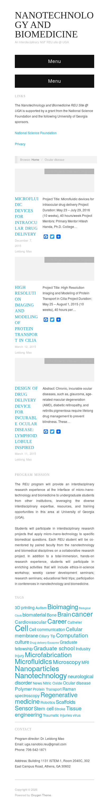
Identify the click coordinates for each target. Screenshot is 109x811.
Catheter (74, 622)
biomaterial (34, 614)
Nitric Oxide (52, 683)
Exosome (53, 642)
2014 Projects (56, 361)
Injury (19, 655)
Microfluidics (33, 661)
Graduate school (54, 648)
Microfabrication (48, 654)
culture (22, 641)
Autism (41, 607)
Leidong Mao (23, 251)
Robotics (47, 702)
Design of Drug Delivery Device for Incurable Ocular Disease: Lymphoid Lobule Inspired (26, 418)
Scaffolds (65, 701)
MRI (85, 662)
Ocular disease (77, 683)
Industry (83, 648)
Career (57, 621)
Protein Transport (47, 689)
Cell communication (47, 629)
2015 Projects (56, 260)
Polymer (23, 688)
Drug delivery (38, 642)
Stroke (59, 708)
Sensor (24, 707)
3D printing (25, 607)
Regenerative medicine (46, 698)
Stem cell (44, 708)
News (37, 683)
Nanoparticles (37, 668)
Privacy (20, 143)
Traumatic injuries (57, 715)
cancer (82, 613)
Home (35, 159)
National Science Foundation (36, 132)
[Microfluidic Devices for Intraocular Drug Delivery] (54, 181)
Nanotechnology (41, 675)
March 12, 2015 (25, 346)
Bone (52, 615)
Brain (64, 614)
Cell (21, 627)
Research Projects (79, 171)
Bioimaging (62, 606)
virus (77, 715)
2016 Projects (56, 171)
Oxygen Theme (41, 795)
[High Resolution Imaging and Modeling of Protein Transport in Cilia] (54, 270)
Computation (72, 635)
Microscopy (67, 662)
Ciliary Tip (47, 635)
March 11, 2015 (25, 453)
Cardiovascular (31, 621)
